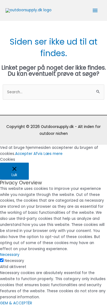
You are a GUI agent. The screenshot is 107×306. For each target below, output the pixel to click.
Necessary (14, 260)
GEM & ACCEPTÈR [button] (16, 303)
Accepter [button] (23, 153)
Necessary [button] (9, 254)
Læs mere (53, 153)
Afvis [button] (38, 153)
